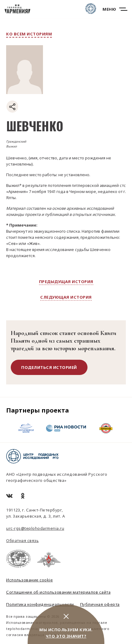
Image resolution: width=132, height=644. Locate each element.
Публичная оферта (100, 604)
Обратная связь (22, 540)
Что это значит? (66, 636)
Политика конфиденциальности (40, 604)
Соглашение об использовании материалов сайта (58, 592)
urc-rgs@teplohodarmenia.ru (35, 528)
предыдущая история (66, 281)
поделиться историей (49, 367)
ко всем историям (29, 34)
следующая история (66, 297)
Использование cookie (29, 580)
